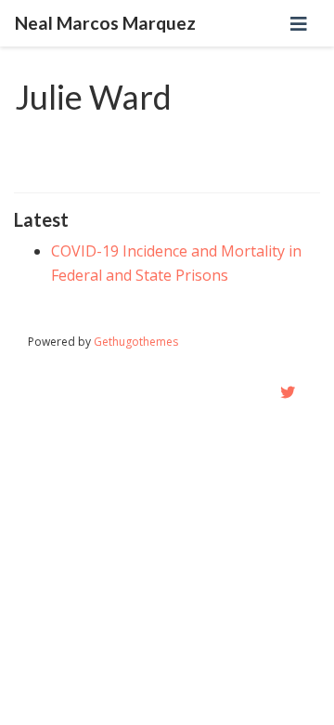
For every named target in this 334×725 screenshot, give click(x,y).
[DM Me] (287, 392)
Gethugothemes (136, 341)
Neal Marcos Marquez (105, 22)
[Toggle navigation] (298, 23)
